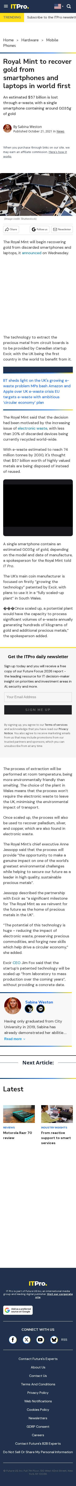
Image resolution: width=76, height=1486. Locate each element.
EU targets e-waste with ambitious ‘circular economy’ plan (31, 397)
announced (31, 252)
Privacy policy (38, 1392)
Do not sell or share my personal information (38, 1452)
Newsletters (38, 1418)
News (60, 131)
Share (13, 229)
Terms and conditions (38, 1384)
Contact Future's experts (38, 1359)
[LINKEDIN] (41, 1008)
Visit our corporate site (54, 1295)
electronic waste (32, 428)
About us (38, 1367)
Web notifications (38, 1401)
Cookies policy (38, 1409)
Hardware (30, 40)
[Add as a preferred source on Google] (18, 1310)
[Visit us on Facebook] (12, 1339)
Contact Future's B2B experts (38, 1443)
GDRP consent (38, 1426)
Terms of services (56, 725)
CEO (16, 962)
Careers (38, 1435)
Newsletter (64, 229)
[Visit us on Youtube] (40, 1339)
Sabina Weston (30, 126)
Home (8, 40)
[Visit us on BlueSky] (52, 1339)
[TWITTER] (30, 1008)
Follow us (42, 229)
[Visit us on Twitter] (26, 1339)
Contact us (38, 1376)
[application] (38, 504)
